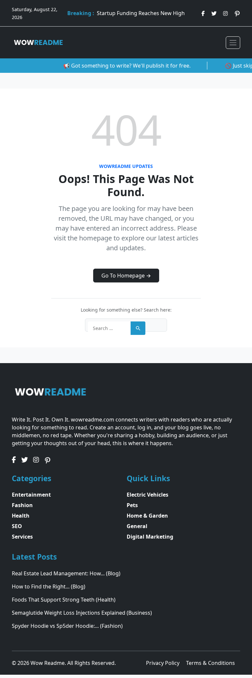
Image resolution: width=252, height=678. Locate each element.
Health (21, 515)
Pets (132, 505)
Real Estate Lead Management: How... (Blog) (66, 573)
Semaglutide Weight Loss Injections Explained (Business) (82, 612)
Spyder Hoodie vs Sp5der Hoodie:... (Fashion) (67, 625)
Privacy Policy (163, 663)
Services (22, 536)
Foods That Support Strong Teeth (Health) (64, 599)
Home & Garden (147, 515)
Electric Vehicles (147, 494)
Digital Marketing (150, 536)
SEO (17, 526)
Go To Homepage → (126, 275)
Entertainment (31, 494)
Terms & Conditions (210, 663)
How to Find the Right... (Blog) (48, 586)
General (137, 526)
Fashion (22, 505)
